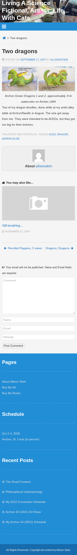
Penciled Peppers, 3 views (25, 248)
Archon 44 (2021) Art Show (23, 512)
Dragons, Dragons (57, 248)
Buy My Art (9, 387)
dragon (62, 134)
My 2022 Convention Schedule (26, 501)
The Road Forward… (19, 481)
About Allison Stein (14, 381)
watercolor (11, 138)
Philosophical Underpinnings (24, 491)
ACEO (52, 134)
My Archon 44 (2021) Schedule (26, 522)
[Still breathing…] (38, 219)
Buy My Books (11, 393)
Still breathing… (12, 225)
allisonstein (59, 59)
